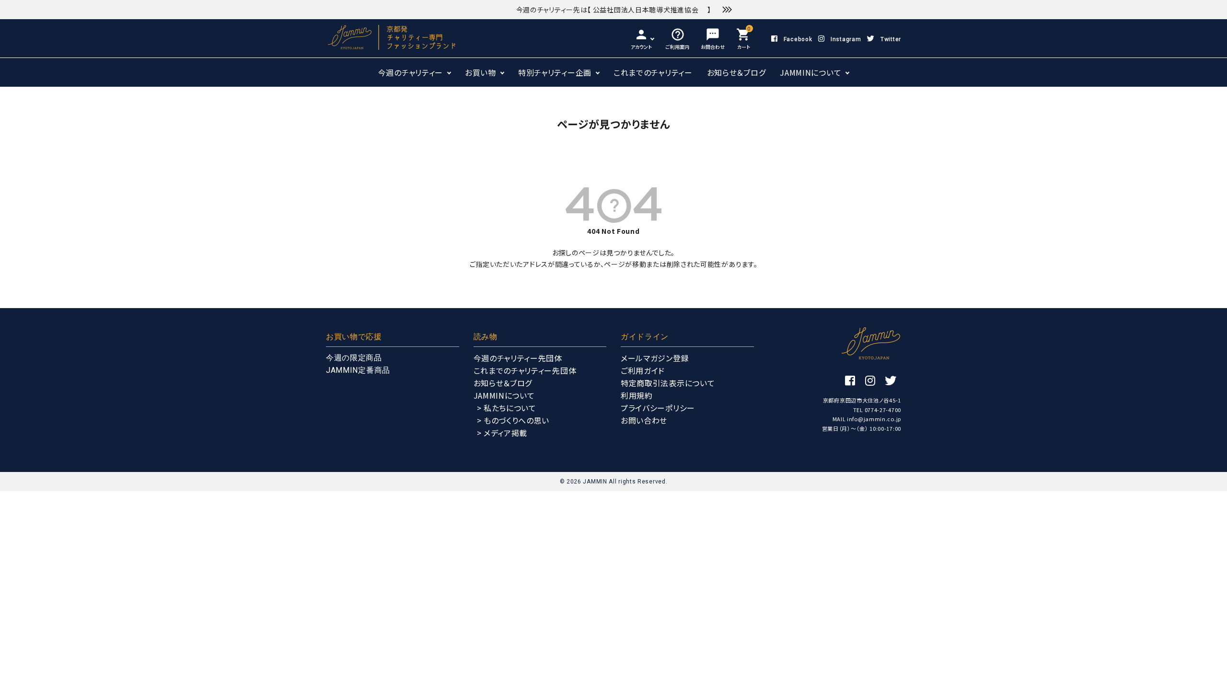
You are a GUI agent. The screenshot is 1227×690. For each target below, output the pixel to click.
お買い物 (480, 72)
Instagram (846, 39)
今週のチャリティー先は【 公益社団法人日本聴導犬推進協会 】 (613, 9)
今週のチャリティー (410, 72)
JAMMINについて (810, 72)
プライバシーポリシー (658, 408)
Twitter (890, 39)
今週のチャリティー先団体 (518, 358)
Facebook (798, 39)
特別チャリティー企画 (554, 72)
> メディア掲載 (502, 432)
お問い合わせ (644, 420)
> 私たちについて (506, 408)
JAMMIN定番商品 (358, 370)
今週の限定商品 (354, 357)
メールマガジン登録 (655, 358)
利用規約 (637, 395)
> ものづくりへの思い (513, 420)
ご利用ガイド (643, 370)
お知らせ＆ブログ (736, 72)
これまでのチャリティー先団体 (525, 370)
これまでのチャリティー (653, 72)
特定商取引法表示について (668, 383)
